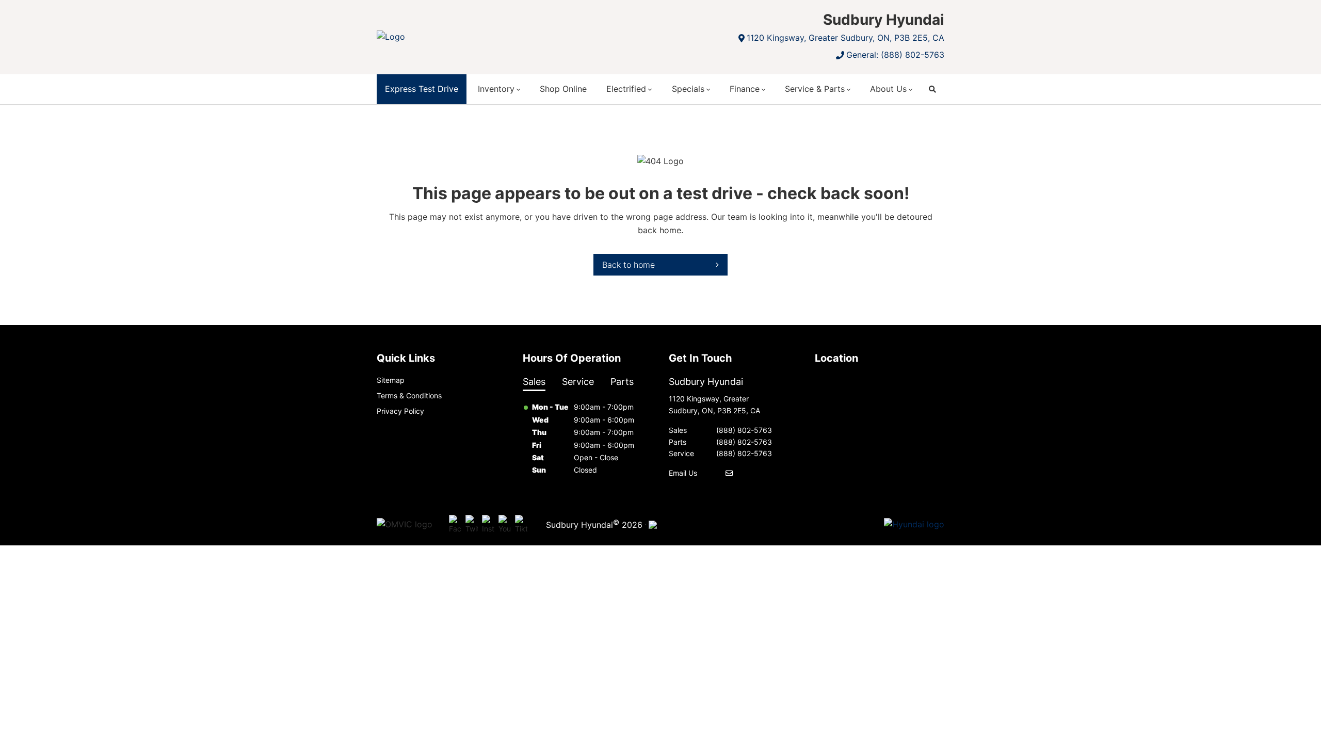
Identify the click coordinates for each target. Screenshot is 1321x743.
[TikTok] (521, 525)
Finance (745, 89)
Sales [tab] (534, 381)
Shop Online (563, 89)
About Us (888, 89)
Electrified (626, 89)
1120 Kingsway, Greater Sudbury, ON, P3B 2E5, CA (845, 38)
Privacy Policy (400, 411)
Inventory (496, 89)
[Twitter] (471, 525)
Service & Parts (815, 89)
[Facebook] (455, 525)
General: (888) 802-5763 (895, 55)
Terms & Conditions (409, 395)
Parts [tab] (622, 381)
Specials (688, 89)
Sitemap (391, 380)
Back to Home (628, 265)
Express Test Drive (421, 89)
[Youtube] (504, 525)
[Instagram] (488, 525)
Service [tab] (578, 381)
